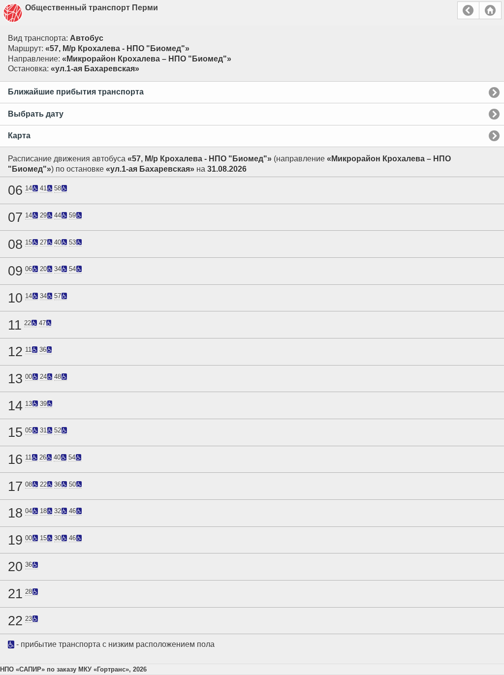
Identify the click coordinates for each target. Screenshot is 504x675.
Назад (468, 10)
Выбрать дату (35, 114)
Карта (19, 135)
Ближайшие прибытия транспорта (76, 92)
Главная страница (490, 10)
